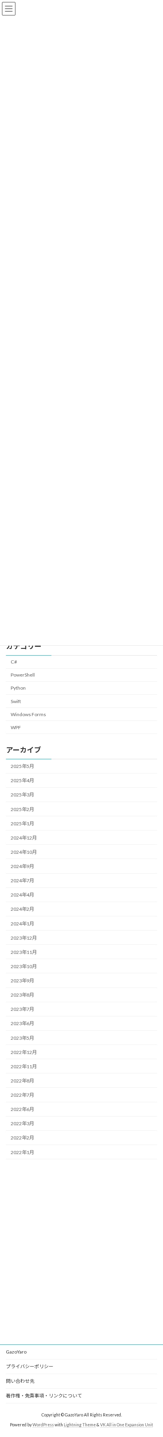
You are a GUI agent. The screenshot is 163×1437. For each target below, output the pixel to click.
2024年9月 (22, 866)
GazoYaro (16, 1352)
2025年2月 (22, 809)
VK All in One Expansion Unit (126, 1424)
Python (18, 688)
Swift (16, 701)
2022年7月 (22, 1095)
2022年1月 (22, 1152)
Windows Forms (28, 714)
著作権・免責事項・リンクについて (44, 1396)
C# (14, 662)
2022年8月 (22, 1081)
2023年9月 (22, 981)
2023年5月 (22, 1038)
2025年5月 (22, 766)
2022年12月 (24, 1052)
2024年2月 (22, 909)
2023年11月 (24, 952)
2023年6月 (22, 1024)
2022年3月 (22, 1123)
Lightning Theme (80, 1424)
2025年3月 (22, 795)
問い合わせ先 (20, 1381)
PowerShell (23, 675)
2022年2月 (22, 1138)
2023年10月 (24, 966)
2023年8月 (22, 995)
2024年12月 (24, 838)
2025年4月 (22, 780)
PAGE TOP (151, 1385)
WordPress (43, 1424)
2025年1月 (22, 824)
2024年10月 (24, 852)
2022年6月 (22, 1109)
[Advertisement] (81, 1251)
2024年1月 (22, 924)
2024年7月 (22, 880)
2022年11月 (24, 1066)
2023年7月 (22, 1009)
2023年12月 (24, 938)
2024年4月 (22, 895)
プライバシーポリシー (29, 1366)
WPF (16, 727)
